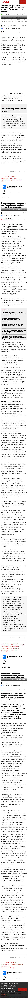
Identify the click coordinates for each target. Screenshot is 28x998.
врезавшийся (18, 158)
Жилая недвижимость (6, 648)
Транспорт (19, 180)
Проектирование (5, 645)
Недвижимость (14, 645)
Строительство (14, 643)
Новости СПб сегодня (6, 652)
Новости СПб (14, 176)
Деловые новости (5, 650)
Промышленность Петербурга (8, 968)
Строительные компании (17, 964)
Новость (7, 176)
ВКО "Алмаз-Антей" (7, 820)
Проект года (13, 962)
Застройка (22, 645)
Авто (2, 181)
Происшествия (4, 178)
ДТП (11, 178)
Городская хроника (5, 180)
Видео (15, 178)
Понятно (22, 989)
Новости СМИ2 (5, 197)
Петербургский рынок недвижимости (10, 646)
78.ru (10, 127)
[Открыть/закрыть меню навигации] (15, 2)
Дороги (13, 180)
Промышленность (5, 966)
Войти (23, 1)
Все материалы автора (7, 32)
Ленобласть (16, 648)
